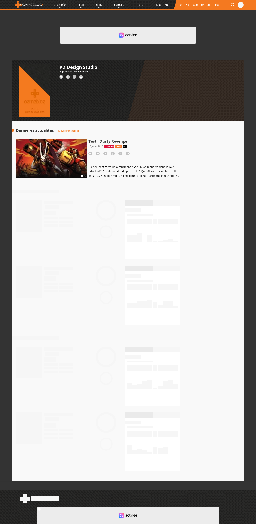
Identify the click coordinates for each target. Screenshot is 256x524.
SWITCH (205, 4)
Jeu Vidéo (60, 4)
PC (180, 4)
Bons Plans (162, 4)
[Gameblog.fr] (28, 4)
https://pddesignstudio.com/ (73, 71)
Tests (139, 4)
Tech (81, 4)
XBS (195, 4)
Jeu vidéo (109, 146)
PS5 (187, 4)
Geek (99, 4)
